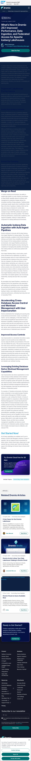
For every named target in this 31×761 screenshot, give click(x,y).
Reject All (15, 754)
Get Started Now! (10, 433)
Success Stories (21, 683)
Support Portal (5, 702)
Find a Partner (20, 667)
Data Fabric (20, 664)
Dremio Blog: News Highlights (21, 479)
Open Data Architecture (5, 674)
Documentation (5, 693)
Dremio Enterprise (6, 658)
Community (4, 700)
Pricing (3, 705)
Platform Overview (6, 654)
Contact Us (20, 698)
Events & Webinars (6, 685)
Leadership (20, 687)
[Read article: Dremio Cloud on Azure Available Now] (15, 583)
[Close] (29, 740)
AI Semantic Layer (6, 663)
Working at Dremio (22, 694)
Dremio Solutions (21, 654)
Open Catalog (5, 669)
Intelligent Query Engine (6, 666)
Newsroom (20, 689)
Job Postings (20, 696)
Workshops (4, 683)
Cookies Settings (15, 750)
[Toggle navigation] (29, 8)
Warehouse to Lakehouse (20, 659)
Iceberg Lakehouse (22, 662)
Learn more (8, 4)
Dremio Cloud (5, 656)
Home (3, 11)
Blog (3, 696)
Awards (19, 692)
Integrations (5, 671)
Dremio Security (21, 685)
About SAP (16, 4)
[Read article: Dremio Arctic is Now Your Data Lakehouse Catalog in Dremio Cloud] (15, 546)
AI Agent (4, 661)
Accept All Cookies (15, 758)
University (4, 691)
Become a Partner (21, 669)
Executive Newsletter (4, 688)
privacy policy (19, 723)
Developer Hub (5, 698)
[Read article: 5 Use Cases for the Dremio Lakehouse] (15, 507)
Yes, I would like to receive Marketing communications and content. (16, 719)
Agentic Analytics (21, 656)
